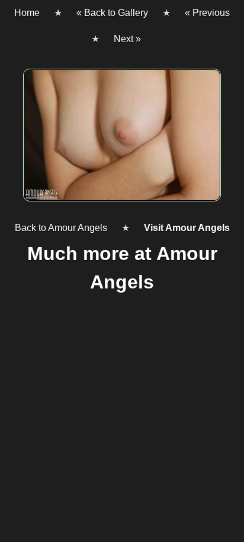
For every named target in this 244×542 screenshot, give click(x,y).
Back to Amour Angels (61, 228)
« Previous (207, 13)
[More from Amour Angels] (122, 140)
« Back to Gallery (112, 13)
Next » (127, 39)
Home (27, 13)
